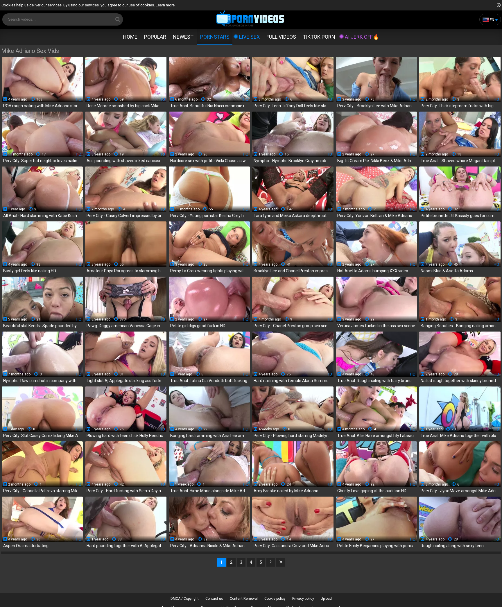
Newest (183, 37)
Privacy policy (303, 599)
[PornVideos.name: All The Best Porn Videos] (250, 19)
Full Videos (281, 37)
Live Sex (249, 37)
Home (130, 37)
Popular (155, 37)
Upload (326, 599)
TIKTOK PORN (319, 37)
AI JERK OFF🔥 (362, 37)
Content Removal (244, 599)
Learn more (165, 5)
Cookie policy (275, 599)
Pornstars (215, 37)
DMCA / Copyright (185, 599)
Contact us (214, 599)
